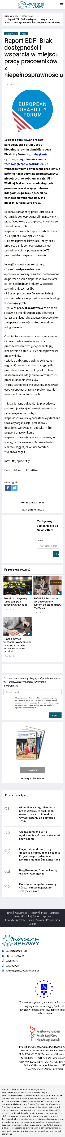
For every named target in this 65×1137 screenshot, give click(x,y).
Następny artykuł (32, 509)
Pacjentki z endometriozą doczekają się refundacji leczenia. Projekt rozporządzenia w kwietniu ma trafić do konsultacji (39, 854)
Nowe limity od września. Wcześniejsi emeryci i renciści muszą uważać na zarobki (17, 645)
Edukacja (54, 912)
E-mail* (41, 540)
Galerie (32, 923)
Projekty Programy (15, 920)
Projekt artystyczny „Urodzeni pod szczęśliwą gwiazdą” (15, 601)
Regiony (34, 912)
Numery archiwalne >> (32, 778)
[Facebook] (8, 488)
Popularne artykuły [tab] (17, 795)
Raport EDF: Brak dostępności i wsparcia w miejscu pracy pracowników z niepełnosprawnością (32, 21)
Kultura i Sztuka (22, 916)
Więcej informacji (54, 1069)
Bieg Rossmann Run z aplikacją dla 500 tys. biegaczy (38, 871)
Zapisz (57, 554)
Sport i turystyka (42, 916)
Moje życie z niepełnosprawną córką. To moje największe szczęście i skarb (37, 887)
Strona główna (12, 15)
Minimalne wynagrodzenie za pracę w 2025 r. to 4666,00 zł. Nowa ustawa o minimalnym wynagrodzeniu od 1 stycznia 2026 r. (37, 814)
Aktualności (27, 15)
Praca (24, 33)
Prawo (9, 912)
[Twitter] (14, 488)
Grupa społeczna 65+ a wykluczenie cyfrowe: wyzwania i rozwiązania (39, 835)
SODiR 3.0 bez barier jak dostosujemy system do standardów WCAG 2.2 (47, 603)
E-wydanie (32, 770)
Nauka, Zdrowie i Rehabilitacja (44, 920)
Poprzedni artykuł (32, 502)
